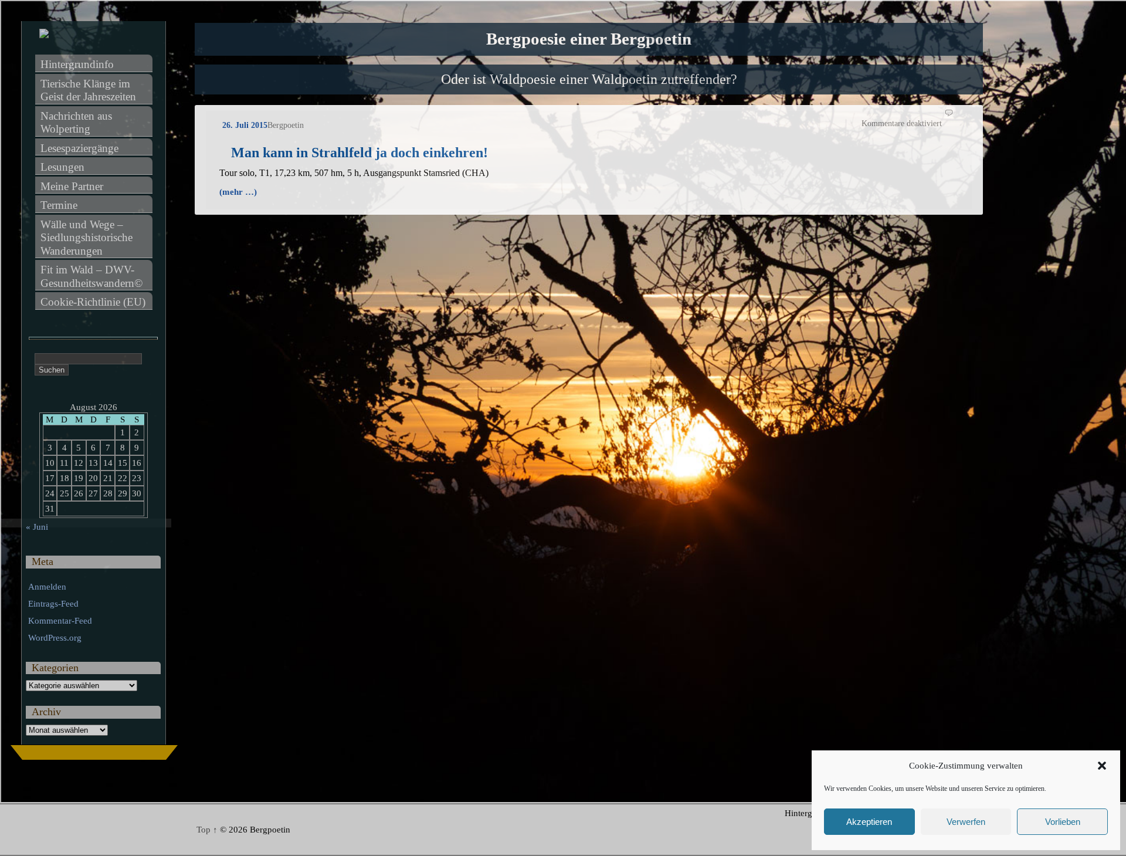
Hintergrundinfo (77, 64)
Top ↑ (207, 829)
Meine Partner (71, 186)
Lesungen (62, 167)
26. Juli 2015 (244, 125)
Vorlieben (1062, 822)
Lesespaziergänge (79, 148)
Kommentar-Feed (60, 620)
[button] (1102, 766)
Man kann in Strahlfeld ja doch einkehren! (359, 152)
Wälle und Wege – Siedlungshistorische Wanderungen (87, 237)
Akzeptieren (869, 822)
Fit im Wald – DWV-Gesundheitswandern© (91, 276)
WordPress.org (55, 637)
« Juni (37, 527)
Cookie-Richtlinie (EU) (92, 302)
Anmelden (47, 586)
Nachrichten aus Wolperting (77, 123)
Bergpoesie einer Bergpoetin (588, 39)
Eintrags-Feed (53, 603)
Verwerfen (966, 822)
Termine (58, 205)
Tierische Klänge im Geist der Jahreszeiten (88, 90)
